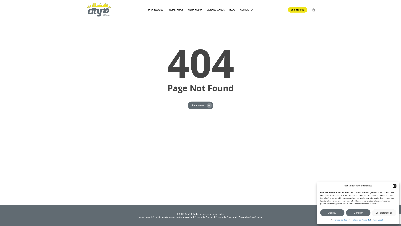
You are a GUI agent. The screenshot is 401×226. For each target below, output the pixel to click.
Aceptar (332, 212)
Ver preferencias (384, 212)
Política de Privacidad (361, 220)
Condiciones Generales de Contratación (172, 217)
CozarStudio (255, 217)
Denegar (358, 212)
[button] (394, 186)
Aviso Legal (378, 220)
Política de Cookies (342, 220)
